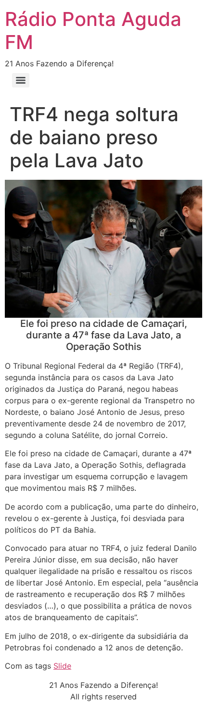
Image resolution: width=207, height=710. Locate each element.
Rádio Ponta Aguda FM (93, 30)
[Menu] (20, 80)
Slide (62, 666)
